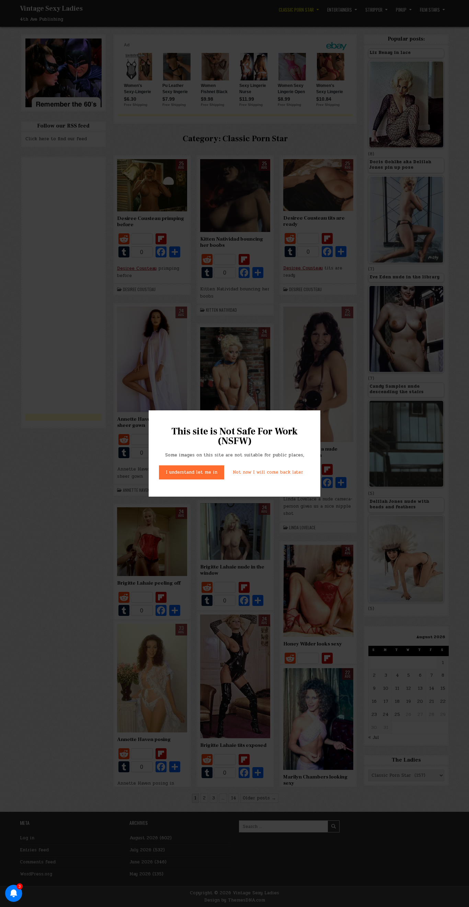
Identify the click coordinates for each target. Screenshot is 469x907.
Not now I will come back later (268, 472)
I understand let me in (191, 472)
